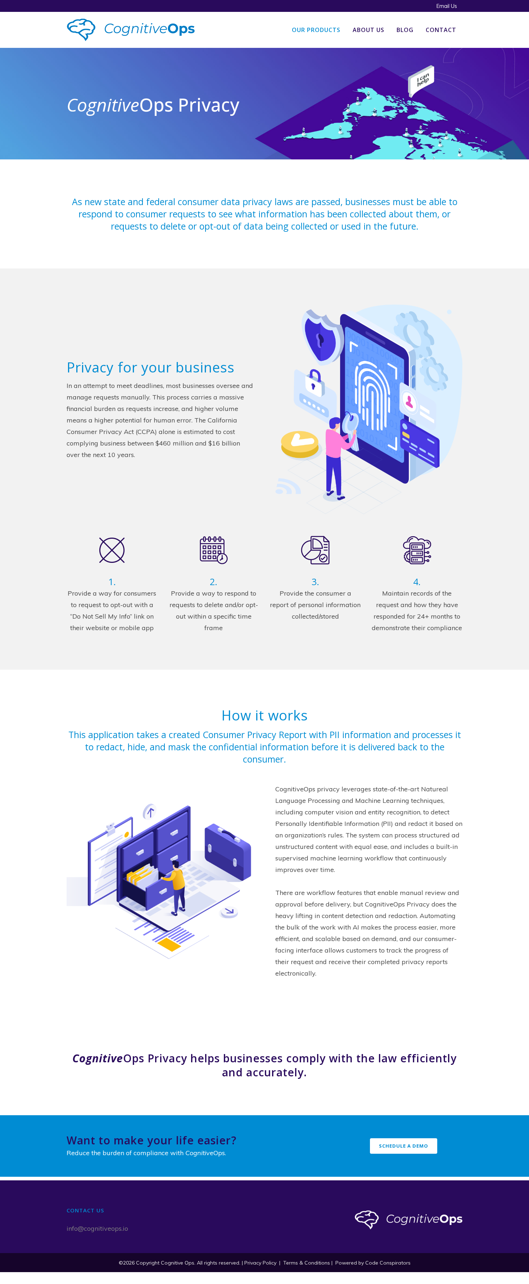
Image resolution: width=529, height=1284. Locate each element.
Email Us (447, 6)
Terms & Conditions (306, 1263)
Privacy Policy (260, 1263)
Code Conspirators (388, 1263)
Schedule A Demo (403, 1146)
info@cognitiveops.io (97, 1228)
